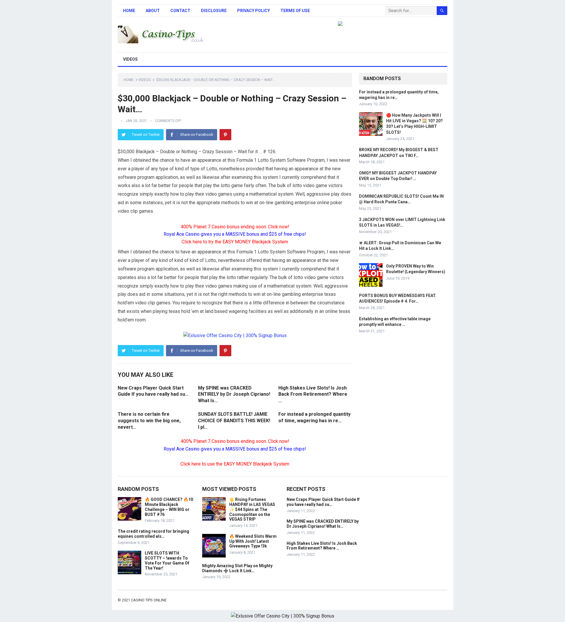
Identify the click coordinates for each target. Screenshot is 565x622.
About (153, 10)
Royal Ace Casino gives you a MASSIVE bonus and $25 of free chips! (235, 234)
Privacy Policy (253, 10)
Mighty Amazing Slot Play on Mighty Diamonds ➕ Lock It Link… (237, 568)
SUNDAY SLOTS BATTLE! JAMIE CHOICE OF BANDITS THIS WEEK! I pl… (234, 420)
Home (129, 10)
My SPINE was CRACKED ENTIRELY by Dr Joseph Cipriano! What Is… (234, 394)
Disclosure (214, 10)
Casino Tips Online (149, 600)
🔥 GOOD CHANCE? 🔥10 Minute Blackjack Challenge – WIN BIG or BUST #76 (169, 507)
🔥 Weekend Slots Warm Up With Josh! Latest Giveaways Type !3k (253, 541)
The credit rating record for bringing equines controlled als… (153, 534)
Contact (180, 10)
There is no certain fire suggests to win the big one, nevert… (149, 420)
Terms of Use (295, 10)
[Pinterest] (225, 134)
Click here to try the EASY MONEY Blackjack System (235, 242)
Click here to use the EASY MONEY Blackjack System (234, 464)
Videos (130, 59)
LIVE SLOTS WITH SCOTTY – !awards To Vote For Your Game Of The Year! (167, 560)
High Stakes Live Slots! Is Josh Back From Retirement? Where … (312, 394)
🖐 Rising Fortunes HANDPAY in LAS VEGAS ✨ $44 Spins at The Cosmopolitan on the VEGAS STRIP (252, 509)
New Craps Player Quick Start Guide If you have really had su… (323, 502)
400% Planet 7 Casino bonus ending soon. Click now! (235, 227)
